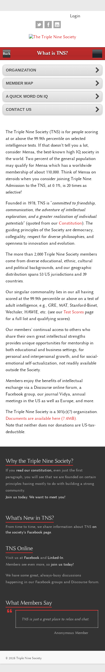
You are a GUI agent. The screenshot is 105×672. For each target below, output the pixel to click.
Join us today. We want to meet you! (35, 497)
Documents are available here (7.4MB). (41, 418)
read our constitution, (34, 470)
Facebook (31, 557)
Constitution (70, 223)
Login (75, 15)
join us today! (62, 564)
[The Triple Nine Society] (52, 36)
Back (6, 54)
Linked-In (55, 557)
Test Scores (74, 311)
